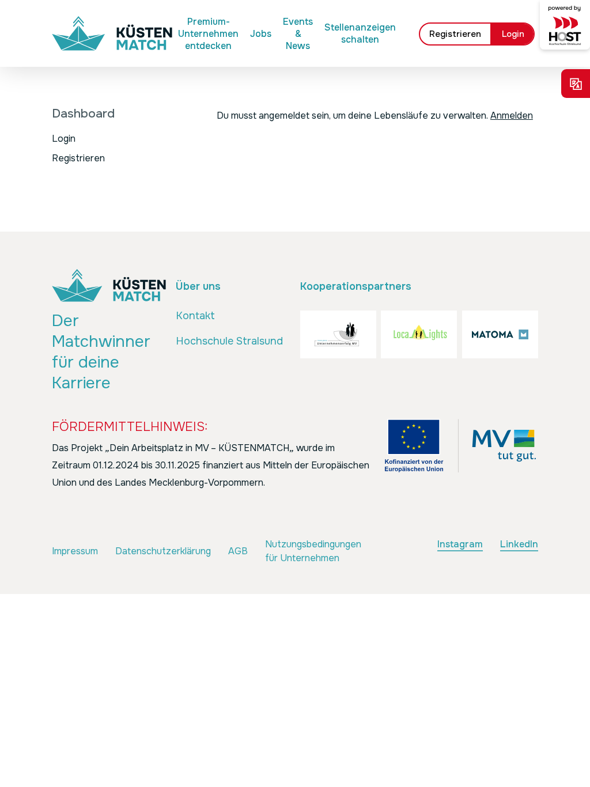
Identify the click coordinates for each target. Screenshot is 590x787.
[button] (195, 316)
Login (63, 139)
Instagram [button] (460, 544)
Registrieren (78, 158)
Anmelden (511, 115)
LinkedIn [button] (519, 544)
